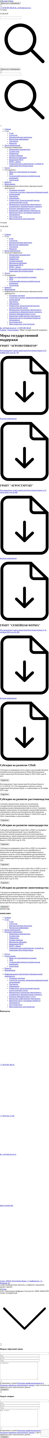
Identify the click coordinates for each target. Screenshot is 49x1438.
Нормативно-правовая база (19, 149)
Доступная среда (15, 217)
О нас (11, 133)
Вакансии (13, 143)
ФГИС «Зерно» (15, 162)
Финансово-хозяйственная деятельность (24, 211)
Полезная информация (13, 932)
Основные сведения (17, 190)
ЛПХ (11, 174)
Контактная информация (18, 139)
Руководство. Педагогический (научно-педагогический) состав (24, 201)
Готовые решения (16, 156)
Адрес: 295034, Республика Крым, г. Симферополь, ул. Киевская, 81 (21, 1282)
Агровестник (14, 151)
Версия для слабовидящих (10, 3)
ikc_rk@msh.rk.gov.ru (23, 8)
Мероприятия (10, 184)
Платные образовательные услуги (22, 208)
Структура (13, 135)
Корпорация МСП (16, 160)
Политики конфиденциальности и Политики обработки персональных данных (22, 1384)
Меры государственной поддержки (22, 172)
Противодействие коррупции (20, 137)
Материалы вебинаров (18, 158)
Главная (8, 129)
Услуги (7, 168)
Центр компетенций (12, 145)
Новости (8, 182)
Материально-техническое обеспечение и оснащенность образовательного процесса (25, 205)
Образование (14, 198)
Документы (13, 141)
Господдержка (13, 330)
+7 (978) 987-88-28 (7, 8)
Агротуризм (14, 180)
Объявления (14, 153)
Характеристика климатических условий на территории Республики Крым (26, 165)
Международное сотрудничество (22, 219)
